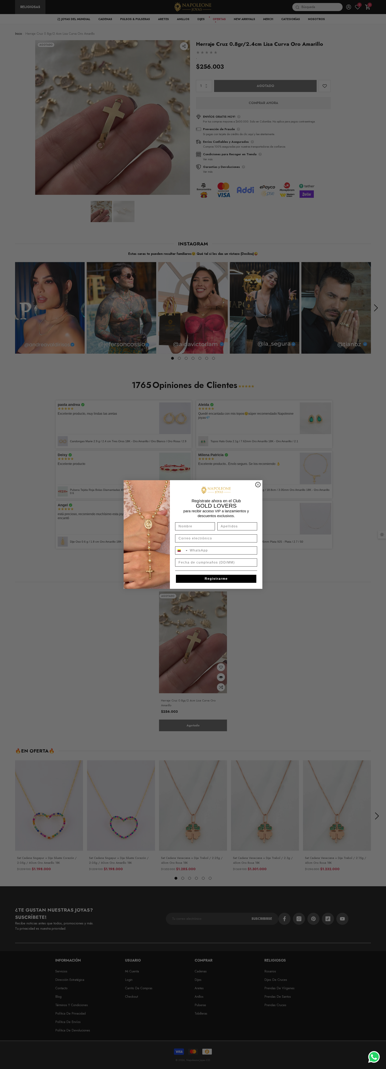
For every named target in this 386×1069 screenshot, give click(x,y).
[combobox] (181, 550)
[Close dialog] (258, 484)
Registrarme (216, 578)
